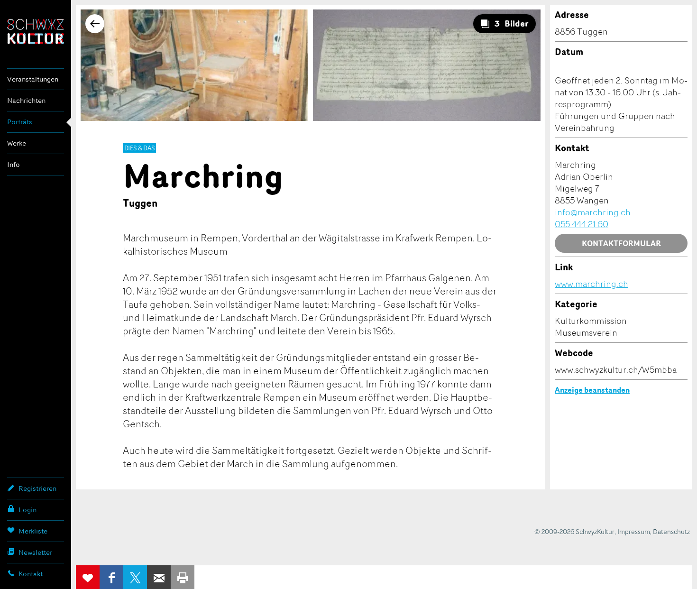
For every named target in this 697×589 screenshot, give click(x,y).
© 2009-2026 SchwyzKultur (574, 531)
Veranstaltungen (32, 79)
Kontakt (30, 574)
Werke (16, 143)
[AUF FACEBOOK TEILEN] (111, 577)
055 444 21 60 (581, 224)
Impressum (633, 531)
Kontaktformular (621, 243)
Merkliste (32, 531)
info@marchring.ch (593, 212)
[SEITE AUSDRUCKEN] (182, 577)
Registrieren (37, 488)
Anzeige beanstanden (592, 390)
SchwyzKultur (35, 31)
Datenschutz (671, 531)
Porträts (19, 122)
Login (27, 510)
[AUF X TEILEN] (135, 577)
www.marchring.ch (591, 283)
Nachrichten (26, 100)
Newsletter (35, 552)
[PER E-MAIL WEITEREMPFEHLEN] (159, 577)
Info (13, 164)
